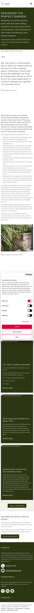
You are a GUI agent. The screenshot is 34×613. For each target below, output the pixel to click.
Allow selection (17, 331)
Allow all (17, 326)
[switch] (30, 306)
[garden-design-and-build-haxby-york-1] (17, 263)
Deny (17, 337)
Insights (6, 50)
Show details (25, 321)
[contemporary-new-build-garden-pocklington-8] (17, 238)
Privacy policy (10, 608)
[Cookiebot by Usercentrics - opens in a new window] (25, 275)
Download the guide (5, 597)
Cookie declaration (19, 608)
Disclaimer (3, 608)
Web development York (12, 610)
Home (2, 50)
